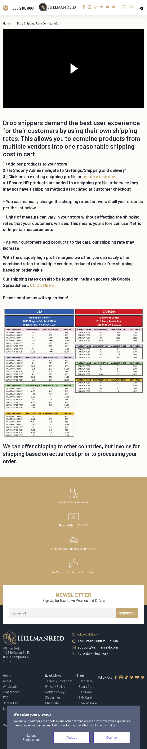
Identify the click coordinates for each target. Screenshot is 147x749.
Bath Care (85, 681)
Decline (111, 737)
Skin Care (85, 697)
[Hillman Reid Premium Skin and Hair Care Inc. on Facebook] (115, 677)
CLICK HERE (42, 285)
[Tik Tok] (126, 677)
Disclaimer (52, 697)
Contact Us (11, 703)
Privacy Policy (105, 725)
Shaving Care (87, 703)
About (7, 681)
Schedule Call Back (85, 634)
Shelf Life (52, 703)
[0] (139, 8)
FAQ (5, 697)
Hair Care (85, 692)
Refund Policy (55, 692)
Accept (71, 737)
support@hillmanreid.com (98, 647)
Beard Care (86, 686)
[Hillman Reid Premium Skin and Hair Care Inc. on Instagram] (121, 677)
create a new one (98, 176)
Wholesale (10, 686)
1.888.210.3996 (106, 641)
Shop (80, 675)
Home (7, 23)
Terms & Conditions (59, 681)
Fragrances (11, 692)
